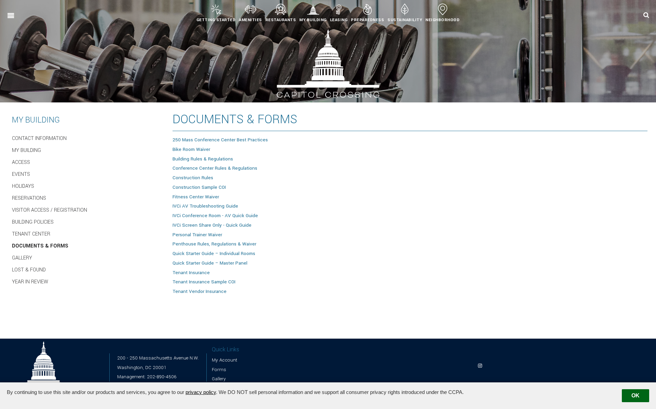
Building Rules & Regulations (203, 159)
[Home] (328, 63)
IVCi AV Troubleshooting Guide (205, 206)
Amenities (250, 20)
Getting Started (216, 20)
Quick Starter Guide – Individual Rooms (214, 253)
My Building (313, 20)
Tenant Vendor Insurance (200, 291)
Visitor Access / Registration (49, 210)
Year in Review (30, 282)
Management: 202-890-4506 (146, 376)
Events (21, 174)
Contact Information (39, 138)
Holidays (23, 186)
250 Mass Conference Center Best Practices (220, 140)
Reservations (29, 198)
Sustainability (404, 20)
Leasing (339, 20)
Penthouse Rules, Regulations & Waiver (214, 244)
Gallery (22, 258)
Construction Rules (193, 177)
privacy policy (201, 392)
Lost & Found (29, 270)
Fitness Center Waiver (196, 197)
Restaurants (280, 20)
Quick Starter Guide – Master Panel (210, 263)
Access (21, 162)
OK (635, 395)
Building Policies (33, 222)
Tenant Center (31, 234)
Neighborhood (442, 20)
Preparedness (367, 20)
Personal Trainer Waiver (197, 234)
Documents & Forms (40, 246)
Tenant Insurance (191, 272)
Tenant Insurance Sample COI (204, 282)
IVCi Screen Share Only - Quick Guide (212, 225)
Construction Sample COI (199, 187)
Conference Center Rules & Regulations (215, 168)
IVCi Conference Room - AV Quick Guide (215, 215)
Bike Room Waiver (191, 149)
